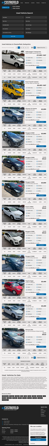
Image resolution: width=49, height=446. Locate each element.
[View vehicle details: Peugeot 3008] (13, 139)
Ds (21, 396)
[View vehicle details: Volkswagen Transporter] (13, 59)
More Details (41, 67)
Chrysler (11, 396)
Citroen (17, 396)
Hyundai (39, 396)
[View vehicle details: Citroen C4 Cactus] (13, 115)
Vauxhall (40, 398)
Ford (29, 396)
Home (42, 409)
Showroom (43, 410)
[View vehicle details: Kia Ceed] (13, 312)
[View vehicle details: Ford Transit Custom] (13, 89)
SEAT (20, 398)
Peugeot (9, 398)
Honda (34, 396)
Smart (24, 398)
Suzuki (29, 398)
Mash (4, 398)
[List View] (35, 48)
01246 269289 (7, 421)
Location (42, 412)
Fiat (25, 396)
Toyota (34, 398)
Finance (42, 414)
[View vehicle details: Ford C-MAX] (13, 213)
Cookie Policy (25, 444)
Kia (44, 396)
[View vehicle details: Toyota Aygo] (13, 287)
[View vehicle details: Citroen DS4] (13, 338)
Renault (14, 398)
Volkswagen (5, 399)
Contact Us (43, 415)
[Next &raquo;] (28, 48)
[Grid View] (32, 48)
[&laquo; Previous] (17, 48)
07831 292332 (6, 422)
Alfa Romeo (5, 396)
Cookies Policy (42, 434)
